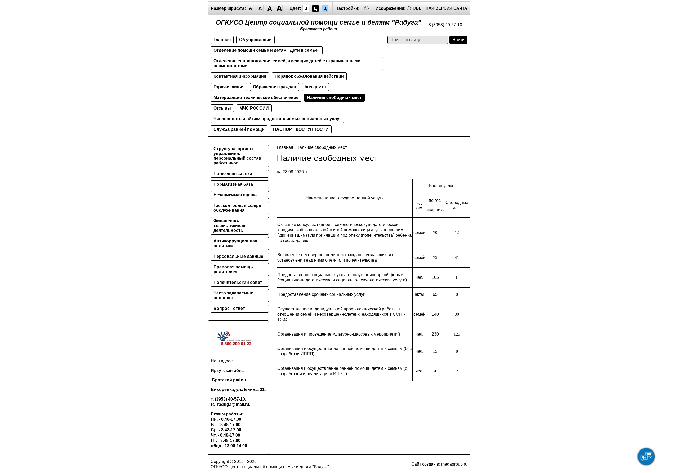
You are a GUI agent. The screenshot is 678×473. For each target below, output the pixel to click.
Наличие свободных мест (334, 97)
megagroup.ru (454, 464)
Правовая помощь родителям (233, 269)
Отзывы (222, 108)
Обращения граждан (274, 87)
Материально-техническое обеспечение (255, 97)
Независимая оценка (235, 195)
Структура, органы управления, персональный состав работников (237, 155)
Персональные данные (238, 256)
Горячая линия (228, 87)
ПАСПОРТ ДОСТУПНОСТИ (301, 129)
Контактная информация (239, 76)
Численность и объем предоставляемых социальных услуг (277, 118)
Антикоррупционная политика (235, 243)
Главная (222, 39)
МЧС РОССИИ (254, 108)
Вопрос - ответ (229, 308)
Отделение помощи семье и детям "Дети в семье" (266, 50)
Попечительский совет (237, 282)
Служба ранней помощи (239, 129)
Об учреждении (255, 39)
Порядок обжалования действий (309, 76)
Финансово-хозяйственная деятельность (229, 226)
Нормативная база (233, 184)
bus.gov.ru (315, 87)
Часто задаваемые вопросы (233, 295)
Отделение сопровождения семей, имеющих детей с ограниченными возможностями (286, 63)
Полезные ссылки (232, 173)
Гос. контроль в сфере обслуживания (237, 207)
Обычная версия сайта (440, 8)
